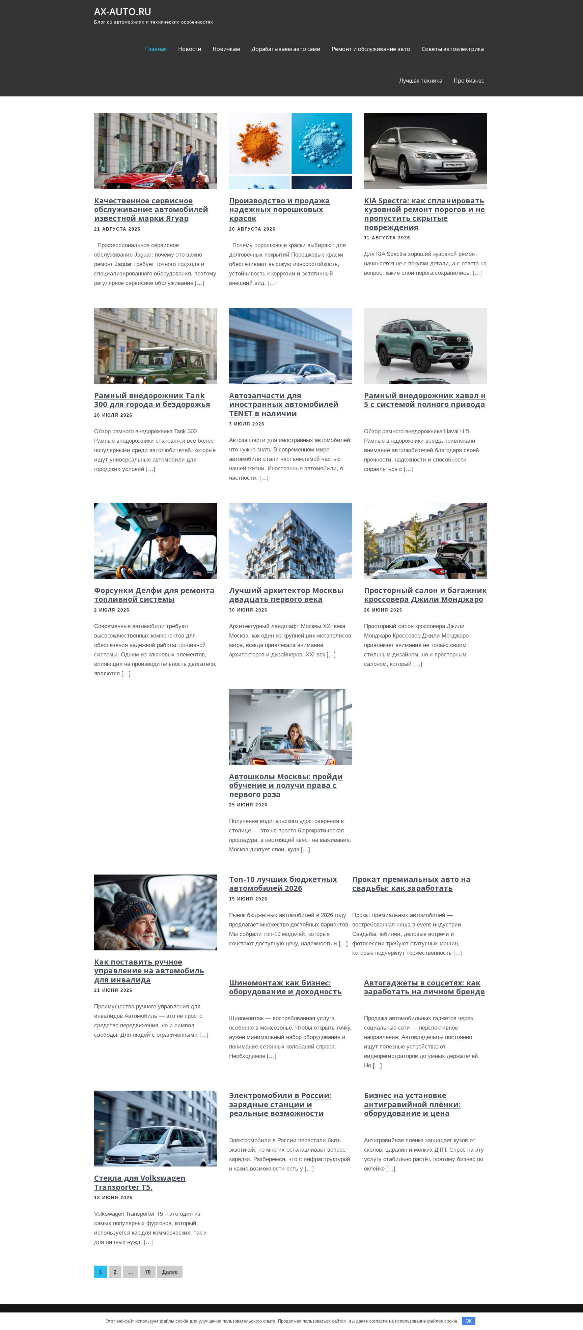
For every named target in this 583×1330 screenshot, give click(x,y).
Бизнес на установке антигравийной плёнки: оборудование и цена (412, 1104)
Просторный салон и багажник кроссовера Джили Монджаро (425, 594)
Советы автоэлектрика (453, 49)
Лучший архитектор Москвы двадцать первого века (286, 594)
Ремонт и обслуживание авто (371, 49)
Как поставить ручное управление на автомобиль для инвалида (149, 970)
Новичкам (226, 49)
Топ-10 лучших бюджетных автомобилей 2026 (283, 883)
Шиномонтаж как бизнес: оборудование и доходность (285, 986)
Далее (169, 1272)
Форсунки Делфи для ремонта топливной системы (154, 594)
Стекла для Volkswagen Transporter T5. (140, 1182)
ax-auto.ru (122, 11)
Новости (189, 49)
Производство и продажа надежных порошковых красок (279, 209)
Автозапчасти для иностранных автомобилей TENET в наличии (283, 404)
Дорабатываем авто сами (285, 49)
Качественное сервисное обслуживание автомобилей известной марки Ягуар (151, 209)
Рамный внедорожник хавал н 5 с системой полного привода (425, 399)
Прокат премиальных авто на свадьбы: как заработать (411, 883)
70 (147, 1272)
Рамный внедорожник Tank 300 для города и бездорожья (152, 399)
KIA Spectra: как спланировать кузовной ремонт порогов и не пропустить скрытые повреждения (424, 213)
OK (469, 1321)
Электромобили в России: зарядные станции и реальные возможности (280, 1104)
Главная (156, 49)
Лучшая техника (420, 80)
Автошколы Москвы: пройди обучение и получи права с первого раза (286, 785)
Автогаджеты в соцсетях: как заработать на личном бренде (424, 986)
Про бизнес (469, 80)
